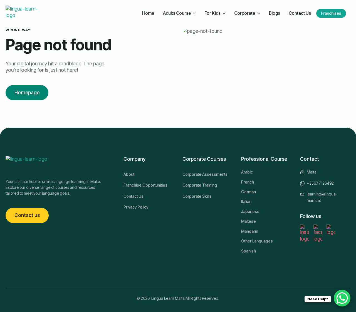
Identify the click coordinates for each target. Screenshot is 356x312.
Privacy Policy (135, 207)
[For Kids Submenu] (225, 13)
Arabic (247, 172)
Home (148, 13)
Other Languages (257, 241)
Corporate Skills (197, 196)
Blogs (274, 13)
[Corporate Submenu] (259, 13)
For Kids (212, 13)
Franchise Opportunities (145, 185)
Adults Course (177, 13)
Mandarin (249, 231)
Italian (246, 201)
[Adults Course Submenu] (195, 13)
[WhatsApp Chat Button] (342, 298)
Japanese (250, 211)
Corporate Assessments (205, 174)
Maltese (248, 221)
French (247, 182)
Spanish (248, 251)
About (128, 174)
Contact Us (300, 13)
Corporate (244, 13)
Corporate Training (199, 185)
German (248, 191)
